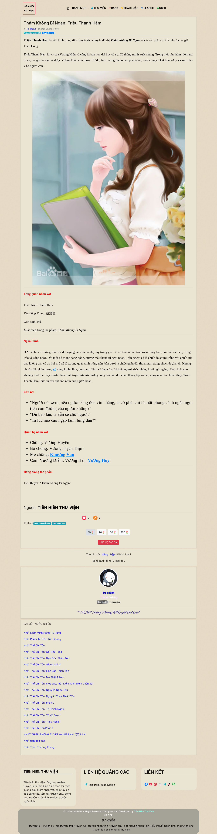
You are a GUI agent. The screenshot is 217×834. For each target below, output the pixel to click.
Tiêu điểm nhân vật (32, 33)
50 (112, 532)
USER (162, 8)
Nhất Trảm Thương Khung (39, 747)
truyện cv (48, 825)
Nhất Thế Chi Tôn (34, 645)
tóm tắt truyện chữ (52, 793)
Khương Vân (62, 454)
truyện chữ (115, 825)
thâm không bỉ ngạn (42, 523)
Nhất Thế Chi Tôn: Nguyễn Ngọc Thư (46, 689)
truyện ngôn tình (39, 797)
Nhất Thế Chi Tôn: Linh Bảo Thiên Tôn (46, 670)
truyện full (35, 825)
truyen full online (103, 829)
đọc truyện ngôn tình (136, 825)
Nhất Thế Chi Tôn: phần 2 (39, 702)
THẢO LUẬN (131, 8)
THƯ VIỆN (100, 8)
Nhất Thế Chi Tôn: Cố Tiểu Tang (43, 651)
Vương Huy (99, 460)
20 (101, 532)
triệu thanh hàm (58, 523)
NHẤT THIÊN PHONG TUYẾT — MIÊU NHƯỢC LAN (54, 734)
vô (54, 369)
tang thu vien (122, 829)
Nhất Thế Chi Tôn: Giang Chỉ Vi (42, 664)
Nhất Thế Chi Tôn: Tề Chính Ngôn (44, 709)
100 (123, 532)
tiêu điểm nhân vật (43, 789)
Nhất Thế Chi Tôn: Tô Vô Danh (42, 715)
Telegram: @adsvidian (101, 784)
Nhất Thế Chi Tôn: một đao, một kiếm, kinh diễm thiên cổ (58, 683)
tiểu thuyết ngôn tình (163, 825)
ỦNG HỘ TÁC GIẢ (108, 542)
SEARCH (149, 8)
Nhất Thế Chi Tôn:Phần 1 (38, 728)
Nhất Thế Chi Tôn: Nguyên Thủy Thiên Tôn (49, 696)
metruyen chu (185, 825)
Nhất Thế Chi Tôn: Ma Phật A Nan (44, 677)
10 (90, 532)
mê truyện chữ (64, 825)
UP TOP (108, 815)
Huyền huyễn (48, 33)
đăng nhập (108, 554)
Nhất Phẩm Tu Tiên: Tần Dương (42, 639)
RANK (114, 8)
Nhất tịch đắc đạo (34, 740)
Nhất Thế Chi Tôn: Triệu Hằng (41, 721)
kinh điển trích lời (53, 786)
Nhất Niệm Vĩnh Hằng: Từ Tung (42, 632)
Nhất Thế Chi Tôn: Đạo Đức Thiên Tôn (46, 658)
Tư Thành (31, 29)
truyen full (81, 825)
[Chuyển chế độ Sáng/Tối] (68, 8)
